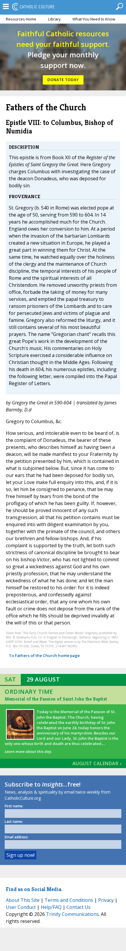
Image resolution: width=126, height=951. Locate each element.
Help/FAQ (51, 907)
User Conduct (21, 907)
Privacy (106, 900)
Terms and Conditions (69, 900)
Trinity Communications (72, 914)
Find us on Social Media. (34, 889)
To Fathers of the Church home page (44, 655)
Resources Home (21, 19)
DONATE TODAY (63, 79)
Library (54, 19)
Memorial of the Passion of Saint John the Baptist (56, 699)
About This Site (23, 900)
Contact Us (79, 907)
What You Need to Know (93, 19)
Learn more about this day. (28, 751)
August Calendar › (97, 763)
